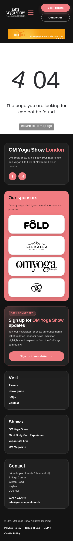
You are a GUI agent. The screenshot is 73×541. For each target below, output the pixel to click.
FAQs (12, 396)
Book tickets (56, 7)
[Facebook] (12, 176)
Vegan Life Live (18, 440)
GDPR (47, 527)
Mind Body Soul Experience (26, 435)
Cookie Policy (12, 533)
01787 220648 (17, 497)
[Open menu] (31, 13)
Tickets (13, 385)
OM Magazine (17, 446)
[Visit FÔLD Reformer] (36, 224)
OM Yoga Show (18, 429)
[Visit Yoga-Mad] (36, 287)
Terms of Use (32, 527)
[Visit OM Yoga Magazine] (36, 266)
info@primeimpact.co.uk (24, 501)
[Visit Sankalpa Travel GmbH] (36, 245)
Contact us (55, 17)
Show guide (16, 390)
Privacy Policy (12, 527)
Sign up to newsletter (36, 356)
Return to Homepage (36, 126)
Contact (14, 402)
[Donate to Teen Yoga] (36, 33)
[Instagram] (22, 176)
